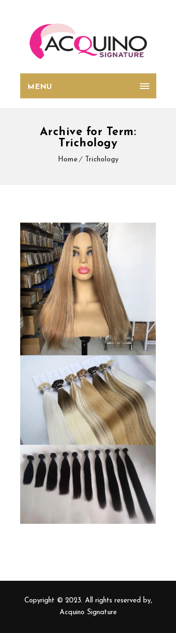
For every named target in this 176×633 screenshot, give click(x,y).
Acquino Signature (88, 612)
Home (67, 159)
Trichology (102, 159)
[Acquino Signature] (88, 41)
